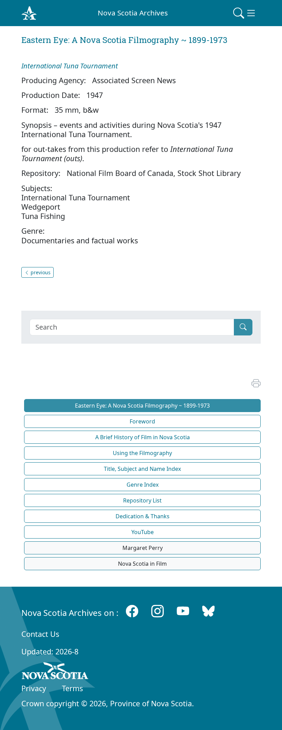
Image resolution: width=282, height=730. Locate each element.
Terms (72, 688)
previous (40, 272)
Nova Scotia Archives (133, 13)
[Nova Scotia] (55, 672)
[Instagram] (157, 611)
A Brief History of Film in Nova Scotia (142, 437)
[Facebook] (132, 611)
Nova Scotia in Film (142, 563)
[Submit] (243, 327)
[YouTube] (183, 611)
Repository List (142, 500)
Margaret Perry (142, 548)
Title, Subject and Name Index (142, 469)
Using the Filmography (142, 453)
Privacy (33, 688)
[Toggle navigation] (245, 13)
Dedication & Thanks (143, 516)
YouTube (142, 532)
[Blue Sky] (208, 611)
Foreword (142, 421)
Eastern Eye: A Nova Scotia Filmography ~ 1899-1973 (142, 405)
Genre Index (143, 484)
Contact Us (40, 634)
